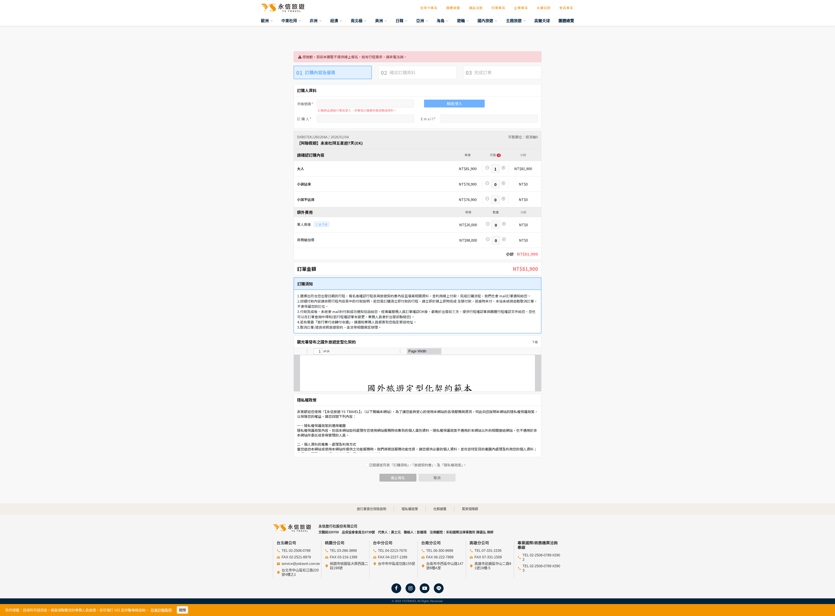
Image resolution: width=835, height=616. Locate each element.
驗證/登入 (454, 103)
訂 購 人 (303, 118)
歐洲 (265, 20)
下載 (534, 342)
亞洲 (420, 20)
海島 (441, 20)
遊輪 (461, 20)
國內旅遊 (486, 20)
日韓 (400, 20)
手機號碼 (304, 103)
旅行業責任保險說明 (371, 509)
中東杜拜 (289, 20)
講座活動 (476, 7)
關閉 (182, 610)
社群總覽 (439, 509)
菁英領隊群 (470, 509)
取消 (437, 477)
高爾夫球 (542, 20)
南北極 (357, 20)
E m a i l (427, 118)
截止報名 (398, 477)
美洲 (379, 20)
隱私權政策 (410, 509)
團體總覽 (453, 7)
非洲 (314, 20)
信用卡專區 (429, 7)
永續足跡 (544, 7)
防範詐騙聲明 (161, 610)
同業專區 (498, 7)
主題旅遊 (514, 20)
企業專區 (521, 7)
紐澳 (334, 20)
